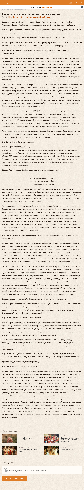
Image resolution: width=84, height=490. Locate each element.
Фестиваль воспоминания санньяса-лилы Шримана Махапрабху (70, 439)
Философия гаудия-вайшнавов (25, 439)
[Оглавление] (70, 2)
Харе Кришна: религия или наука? (28, 450)
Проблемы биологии (68, 449)
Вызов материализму (21, 10)
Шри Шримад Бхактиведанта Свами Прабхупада (29, 17)
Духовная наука (7, 10)
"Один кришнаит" (47, 7)
